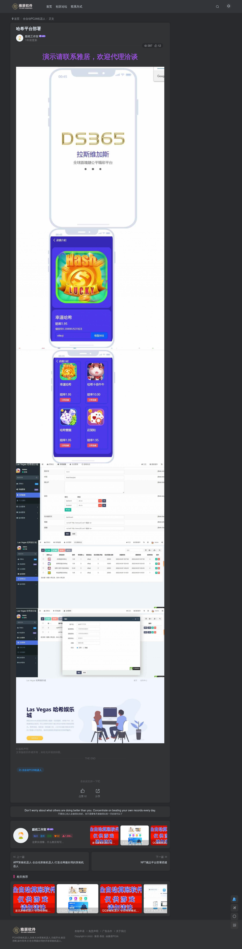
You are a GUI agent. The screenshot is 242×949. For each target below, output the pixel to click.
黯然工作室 (31, 36)
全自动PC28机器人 (34, 18)
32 (58, 835)
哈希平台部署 (28, 28)
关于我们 (121, 931)
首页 (49, 6)
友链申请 (80, 931)
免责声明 (93, 931)
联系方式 (76, 6)
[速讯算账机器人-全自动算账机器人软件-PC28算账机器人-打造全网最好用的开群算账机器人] (22, 5)
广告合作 (107, 931)
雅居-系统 (99, 936)
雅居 (110, 936)
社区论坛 (61, 6)
